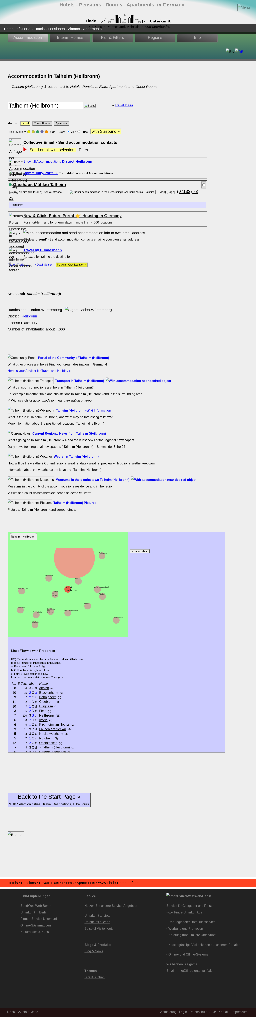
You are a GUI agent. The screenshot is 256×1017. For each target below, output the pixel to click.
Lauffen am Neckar (52, 729)
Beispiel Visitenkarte (99, 928)
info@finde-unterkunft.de (195, 970)
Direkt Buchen (94, 977)
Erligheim (35, 622)
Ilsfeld (86, 603)
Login (183, 1012)
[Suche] (90, 106)
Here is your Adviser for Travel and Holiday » (39, 371)
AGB (212, 1012)
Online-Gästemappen (35, 925)
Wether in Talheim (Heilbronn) (76, 456)
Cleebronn (21, 607)
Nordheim (49, 576)
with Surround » (106, 131)
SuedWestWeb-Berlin (35, 905)
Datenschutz (198, 1012)
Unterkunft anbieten (98, 915)
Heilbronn (29, 316)
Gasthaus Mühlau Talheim (39, 184)
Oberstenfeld (118, 618)
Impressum (239, 1012)
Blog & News (93, 951)
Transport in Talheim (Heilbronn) (80, 381)
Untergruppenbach (101, 587)
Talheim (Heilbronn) (71, 589)
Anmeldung (168, 1012)
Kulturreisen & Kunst (35, 931)
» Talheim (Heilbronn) (54, 747)
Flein (77, 579)
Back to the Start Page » (49, 799)
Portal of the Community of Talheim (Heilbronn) (73, 357)
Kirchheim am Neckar (54, 724)
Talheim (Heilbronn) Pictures (74, 502)
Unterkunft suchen (97, 922)
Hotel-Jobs (30, 1012)
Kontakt (224, 1012)
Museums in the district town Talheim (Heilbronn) (93, 479)
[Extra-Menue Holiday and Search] (243, 7)
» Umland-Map (139, 551)
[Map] (162, 191)
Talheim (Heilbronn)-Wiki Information (83, 410)
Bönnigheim (37, 612)
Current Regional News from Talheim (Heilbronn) (69, 433)
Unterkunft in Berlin (34, 912)
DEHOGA (14, 1012)
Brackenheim (23, 588)
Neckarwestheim (71, 610)
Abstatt (102, 594)
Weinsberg (103, 553)
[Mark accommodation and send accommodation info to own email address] (84, 233)
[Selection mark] (203, 184)
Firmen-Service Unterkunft (39, 918)
